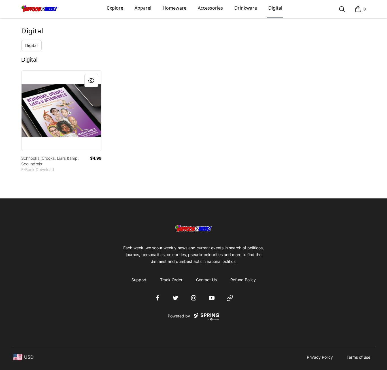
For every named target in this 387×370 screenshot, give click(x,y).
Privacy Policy (320, 357)
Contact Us (206, 279)
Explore (115, 8)
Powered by (179, 315)
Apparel (143, 8)
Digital (275, 8)
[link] (61, 111)
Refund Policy (243, 279)
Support (138, 279)
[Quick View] (91, 80)
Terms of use (358, 357)
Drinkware (245, 8)
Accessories (210, 8)
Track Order (171, 279)
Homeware (174, 8)
